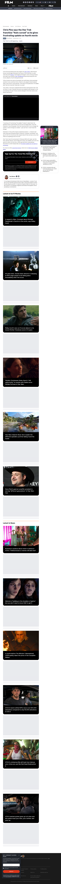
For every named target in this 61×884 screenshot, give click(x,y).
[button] (53, 2)
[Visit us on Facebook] (29, 2)
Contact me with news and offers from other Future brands (11, 868)
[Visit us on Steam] (33, 2)
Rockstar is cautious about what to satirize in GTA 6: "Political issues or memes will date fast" (50, 142)
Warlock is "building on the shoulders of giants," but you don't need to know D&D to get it (50, 155)
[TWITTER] (17, 176)
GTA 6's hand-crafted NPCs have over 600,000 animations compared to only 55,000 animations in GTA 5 (50, 162)
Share (6, 68)
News (5, 38)
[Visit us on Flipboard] (25, 2)
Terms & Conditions (8, 876)
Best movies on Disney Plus (38, 8)
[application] (21, 108)
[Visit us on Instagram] (31, 2)
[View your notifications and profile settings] (50, 2)
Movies (12, 26)
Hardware (30, 5)
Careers (22, 872)
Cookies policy (43, 868)
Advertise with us (44, 872)
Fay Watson (10, 38)
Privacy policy (33, 868)
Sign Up (11, 871)
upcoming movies (16, 148)
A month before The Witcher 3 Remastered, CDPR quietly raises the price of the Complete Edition (50, 148)
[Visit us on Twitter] (23, 2)
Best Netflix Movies (17, 8)
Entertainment (21, 5)
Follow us (30, 68)
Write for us (23, 875)
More (42, 5)
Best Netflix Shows (49, 8)
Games (13, 5)
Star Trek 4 (24, 26)
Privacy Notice (11, 166)
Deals (36, 5)
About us (32, 872)
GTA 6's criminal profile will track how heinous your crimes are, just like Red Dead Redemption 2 (50, 169)
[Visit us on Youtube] (27, 2)
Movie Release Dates (27, 8)
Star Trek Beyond (19, 76)
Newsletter (36, 68)
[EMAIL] (19, 176)
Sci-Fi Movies (18, 26)
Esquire (12, 74)
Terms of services (20, 165)
